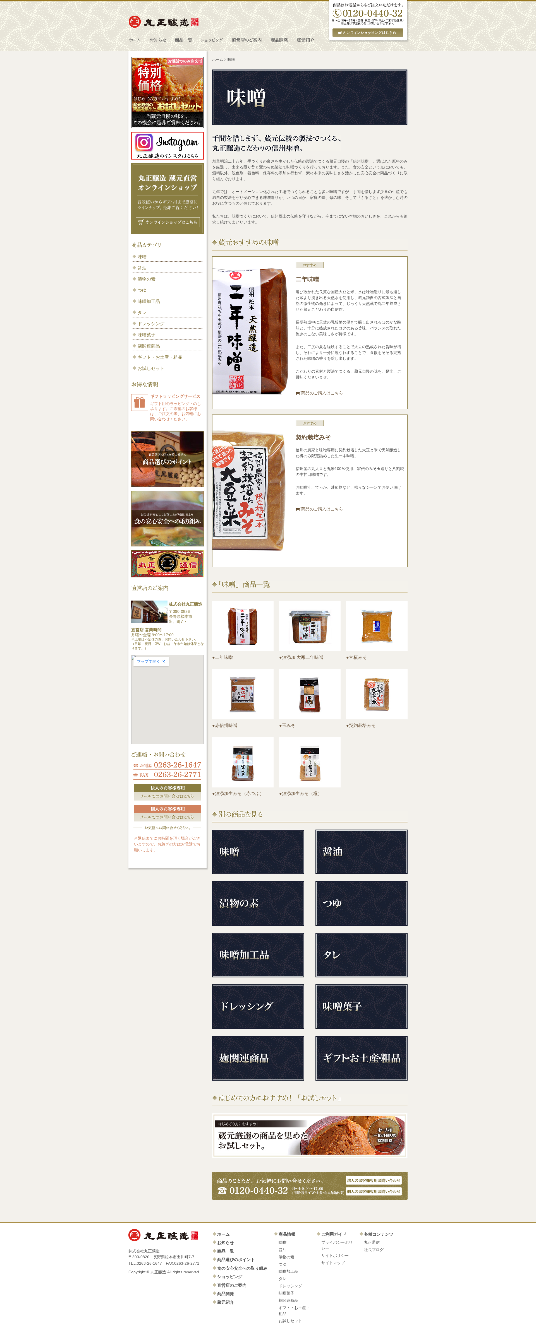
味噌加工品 (149, 301)
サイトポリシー (335, 1255)
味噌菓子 (146, 334)
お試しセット (151, 368)
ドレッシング (151, 323)
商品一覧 (225, 1251)
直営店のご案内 (232, 1285)
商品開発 (225, 1293)
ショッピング (229, 1276)
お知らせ (225, 1242)
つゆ (142, 290)
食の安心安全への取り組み (242, 1268)
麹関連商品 (149, 346)
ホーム (217, 59)
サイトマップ (333, 1263)
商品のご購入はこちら (322, 393)
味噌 (142, 256)
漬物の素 (146, 279)
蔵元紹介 (225, 1302)
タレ (142, 312)
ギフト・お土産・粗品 (160, 357)
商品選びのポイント (236, 1259)
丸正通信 (372, 1242)
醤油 (142, 268)
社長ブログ (374, 1249)
